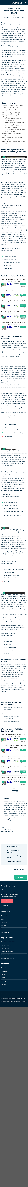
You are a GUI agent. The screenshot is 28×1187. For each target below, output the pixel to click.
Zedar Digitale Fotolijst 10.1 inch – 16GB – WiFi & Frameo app (15, 130)
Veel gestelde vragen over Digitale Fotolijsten (12, 138)
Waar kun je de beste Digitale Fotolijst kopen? (14, 142)
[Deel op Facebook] (11, 791)
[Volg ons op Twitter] (5, 905)
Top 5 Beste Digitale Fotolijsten (12, 113)
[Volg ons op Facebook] (2, 905)
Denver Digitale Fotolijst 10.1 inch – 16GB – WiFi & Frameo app (15, 110)
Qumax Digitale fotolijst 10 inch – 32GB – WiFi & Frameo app (15, 123)
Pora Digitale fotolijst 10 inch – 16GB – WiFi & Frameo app (14, 119)
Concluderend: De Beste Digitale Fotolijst (12, 134)
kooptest (14, 2)
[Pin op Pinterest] (15, 791)
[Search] (22, 2)
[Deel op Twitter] (13, 791)
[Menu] (2, 3)
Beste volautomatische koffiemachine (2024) (7, 829)
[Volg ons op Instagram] (4, 905)
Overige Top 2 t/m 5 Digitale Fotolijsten (11, 116)
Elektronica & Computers (14, 8)
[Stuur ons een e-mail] (7, 905)
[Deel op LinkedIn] (17, 791)
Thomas (22, 17)
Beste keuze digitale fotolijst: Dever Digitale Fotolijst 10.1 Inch (13, 106)
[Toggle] (2, 707)
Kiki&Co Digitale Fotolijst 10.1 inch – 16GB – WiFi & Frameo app (14, 126)
